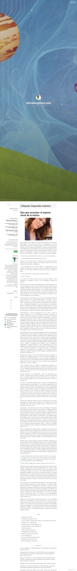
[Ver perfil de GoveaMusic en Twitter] (11, 303)
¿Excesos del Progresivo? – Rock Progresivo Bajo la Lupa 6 (12, 235)
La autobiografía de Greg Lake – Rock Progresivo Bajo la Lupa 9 (11, 224)
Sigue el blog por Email (13, 239)
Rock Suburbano (13, 317)
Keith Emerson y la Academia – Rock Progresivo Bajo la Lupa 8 (11, 227)
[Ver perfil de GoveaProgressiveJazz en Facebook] (11, 300)
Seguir (16, 251)
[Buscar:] (12, 204)
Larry (7, 324)
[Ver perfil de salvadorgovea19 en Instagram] (11, 305)
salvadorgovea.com (38, 103)
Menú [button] (74, 2)
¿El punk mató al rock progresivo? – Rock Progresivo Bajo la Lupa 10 (11, 220)
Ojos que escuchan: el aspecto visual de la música (35, 214)
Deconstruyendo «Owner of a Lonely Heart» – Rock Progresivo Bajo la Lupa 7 (11, 231)
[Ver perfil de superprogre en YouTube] (11, 308)
